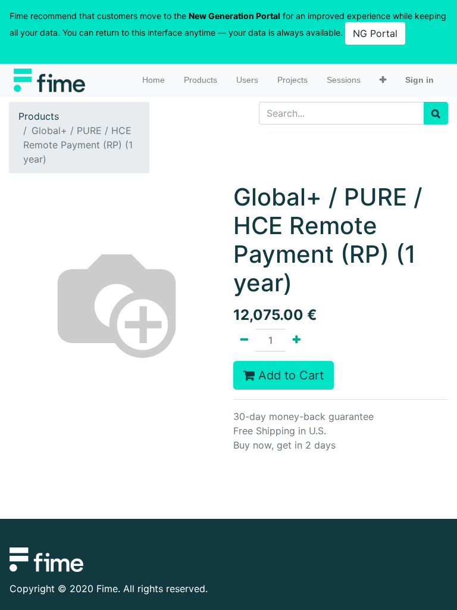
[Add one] (297, 340)
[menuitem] (153, 80)
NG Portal (375, 33)
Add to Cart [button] (289, 375)
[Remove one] (244, 340)
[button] (383, 80)
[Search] (436, 113)
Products (38, 116)
